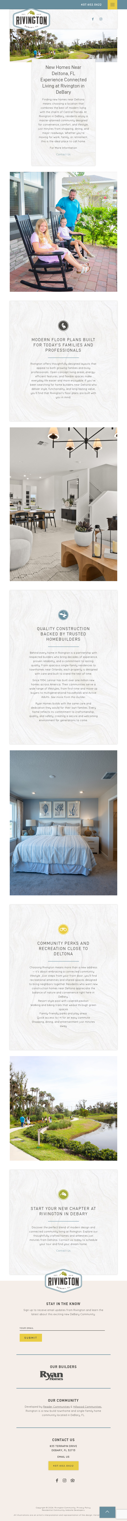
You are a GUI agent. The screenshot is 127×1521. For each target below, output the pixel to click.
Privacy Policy (84, 1507)
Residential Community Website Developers (63, 1510)
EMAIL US (63, 1456)
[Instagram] (102, 19)
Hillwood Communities (87, 1406)
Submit (30, 1337)
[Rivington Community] (31, 20)
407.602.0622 (91, 4)
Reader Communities (56, 1406)
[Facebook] (94, 19)
